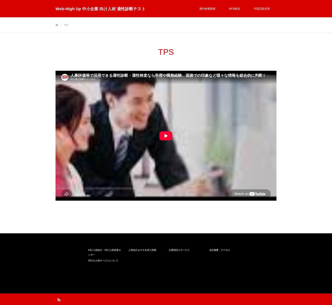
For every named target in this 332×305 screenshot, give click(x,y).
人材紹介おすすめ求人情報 (142, 250)
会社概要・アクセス (219, 250)
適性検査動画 (207, 8)
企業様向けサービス (179, 250)
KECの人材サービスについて (103, 260)
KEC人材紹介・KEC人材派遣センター (104, 252)
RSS (58, 299)
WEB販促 (234, 8)
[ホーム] (57, 18)
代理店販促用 (262, 8)
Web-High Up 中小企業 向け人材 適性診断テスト (101, 9)
